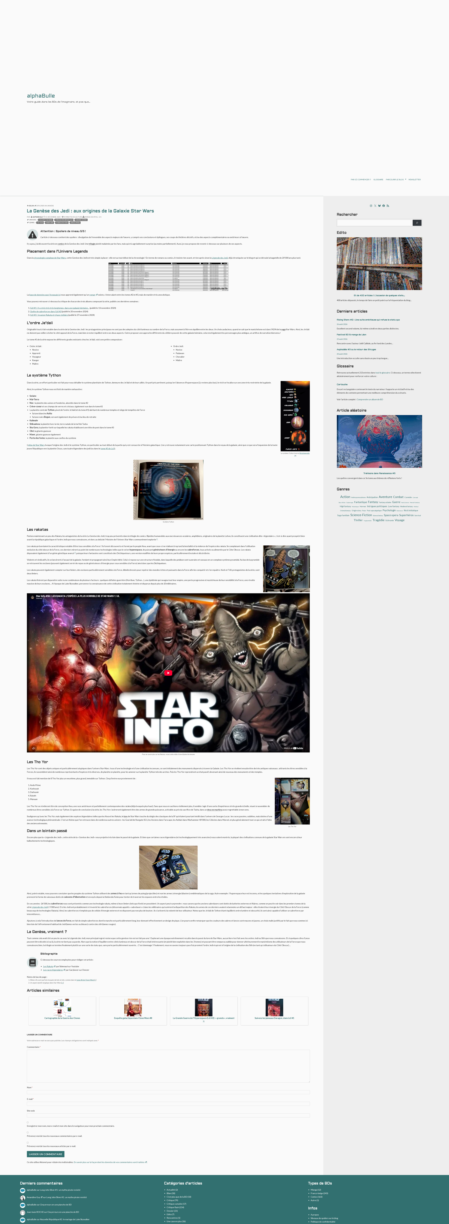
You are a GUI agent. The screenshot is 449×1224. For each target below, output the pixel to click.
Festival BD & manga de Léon (351, 335)
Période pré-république (64, 220)
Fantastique (360, 502)
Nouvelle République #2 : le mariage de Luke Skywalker (65, 1219)
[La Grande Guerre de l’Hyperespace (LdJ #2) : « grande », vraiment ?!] (203, 1007)
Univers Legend (81, 220)
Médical (416, 506)
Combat (398, 497)
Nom (30, 1087)
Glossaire (378, 179)
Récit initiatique (411, 510)
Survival (418, 515)
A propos (315, 1214)
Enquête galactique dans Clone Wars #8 (133, 1018)
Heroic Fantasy (415, 502)
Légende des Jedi (220, 257)
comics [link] (61, 243)
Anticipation (372, 497)
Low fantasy (393, 506)
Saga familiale (343, 515)
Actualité (171, 1189)
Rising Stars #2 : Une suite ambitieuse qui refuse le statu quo (368, 320)
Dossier (170, 1210)
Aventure (49, 222)
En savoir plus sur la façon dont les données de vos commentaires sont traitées (109, 1162)
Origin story (356, 510)
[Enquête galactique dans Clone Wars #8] (133, 1007)
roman (92, 294)
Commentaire (34, 1047)
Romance (400, 511)
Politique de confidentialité (323, 1221)
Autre (313, 1200)
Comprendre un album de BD (370, 399)
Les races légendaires (53, 970)
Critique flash (173, 1207)
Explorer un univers (45, 206)
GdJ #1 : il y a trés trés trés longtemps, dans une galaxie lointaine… (59, 308)
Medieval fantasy (406, 506)
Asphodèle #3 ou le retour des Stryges (356, 350)
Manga (314, 1189)
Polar (364, 511)
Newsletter (415, 179)
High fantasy (345, 506)
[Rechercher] (417, 223)
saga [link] (283, 329)
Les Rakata (48, 966)
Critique (170, 1200)
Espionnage (349, 502)
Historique (355, 506)
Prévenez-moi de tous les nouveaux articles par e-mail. (51, 1146)
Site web (31, 1110)
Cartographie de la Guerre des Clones (62, 1018)
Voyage (399, 520)
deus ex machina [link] (214, 809)
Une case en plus (174, 1221)
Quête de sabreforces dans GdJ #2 (46, 311)
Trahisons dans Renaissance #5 (379, 473)
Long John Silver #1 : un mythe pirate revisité (60, 1190)
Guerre (396, 502)
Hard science (405, 502)
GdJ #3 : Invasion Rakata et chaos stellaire (49, 315)
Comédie (408, 497)
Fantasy (373, 502)
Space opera (75, 222)
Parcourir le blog (395, 179)
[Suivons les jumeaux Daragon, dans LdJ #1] (274, 1007)
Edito (169, 1214)
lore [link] (125, 816)
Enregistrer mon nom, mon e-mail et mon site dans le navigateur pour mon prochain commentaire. (71, 1126)
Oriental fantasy (345, 511)
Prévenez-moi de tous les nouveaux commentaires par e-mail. (54, 1136)
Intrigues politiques (377, 506)
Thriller (358, 520)
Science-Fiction (62, 222)
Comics (314, 1196)
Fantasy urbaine (385, 502)
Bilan (31, 206)
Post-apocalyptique (374, 511)
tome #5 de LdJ (107, 448)
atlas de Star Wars (36, 445)
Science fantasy (378, 515)
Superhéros (406, 515)
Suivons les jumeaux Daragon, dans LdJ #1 (274, 1018)
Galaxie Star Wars (46, 220)
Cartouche (342, 385)
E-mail (30, 1099)
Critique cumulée (174, 1203)
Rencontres (172, 1218)
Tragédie (378, 520)
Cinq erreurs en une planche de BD (56, 1204)
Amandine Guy (33, 1197)
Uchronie (389, 520)
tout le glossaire (382, 372)
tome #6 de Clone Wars (85, 980)
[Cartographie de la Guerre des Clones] (62, 1007)
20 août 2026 (342, 354)
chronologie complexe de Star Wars (50, 257)
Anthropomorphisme (358, 497)
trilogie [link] (92, 243)
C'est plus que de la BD (177, 1196)
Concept (415, 497)
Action (40, 222)
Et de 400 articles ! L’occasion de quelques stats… (379, 296)
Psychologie (389, 510)
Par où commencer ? (361, 179)
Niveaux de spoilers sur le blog (324, 1218)
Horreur (363, 506)
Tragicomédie (368, 520)
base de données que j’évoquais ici (44, 294)
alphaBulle (38, 217)
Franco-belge (317, 1193)
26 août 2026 (342, 324)
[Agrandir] (225, 266)
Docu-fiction (342, 502)
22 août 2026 (342, 339)
